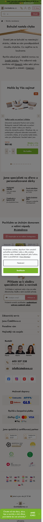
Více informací (24, 256)
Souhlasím (21, 270)
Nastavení (20, 263)
